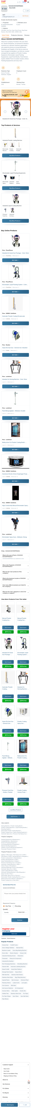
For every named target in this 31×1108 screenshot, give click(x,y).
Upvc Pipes (15, 996)
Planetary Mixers (6, 982)
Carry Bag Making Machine (19, 950)
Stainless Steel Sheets (17, 974)
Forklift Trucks (14, 945)
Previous (5, 111)
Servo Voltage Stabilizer (8, 947)
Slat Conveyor (15, 980)
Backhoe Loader (6, 950)
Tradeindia (3, 938)
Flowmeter (5, 958)
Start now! (14, 933)
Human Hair (5, 945)
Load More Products (15, 810)
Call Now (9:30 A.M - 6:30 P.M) (10, 95)
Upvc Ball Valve (24, 996)
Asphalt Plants (5, 980)
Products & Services (17, 35)
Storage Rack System (7, 972)
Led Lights (24, 982)
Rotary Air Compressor (15, 958)
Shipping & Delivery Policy (10, 1076)
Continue (19, 920)
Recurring (18, 906)
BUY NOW (14, 260)
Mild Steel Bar (5, 974)
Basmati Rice (19, 947)
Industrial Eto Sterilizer (8, 961)
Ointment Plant (24, 980)
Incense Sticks (5, 990)
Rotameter (20, 955)
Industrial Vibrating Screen (8, 955)
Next (26, 111)
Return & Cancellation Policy (11, 1073)
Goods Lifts (23, 990)
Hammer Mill (5, 966)
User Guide (6, 1071)
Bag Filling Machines (20, 977)
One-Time (8, 906)
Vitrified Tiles (5, 993)
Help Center (7, 1068)
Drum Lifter (5, 953)
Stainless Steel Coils (16, 993)
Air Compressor (19, 988)
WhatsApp (24, 95)
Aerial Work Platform (16, 969)
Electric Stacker (14, 953)
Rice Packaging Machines (8, 963)
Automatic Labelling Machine (18, 966)
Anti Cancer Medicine (7, 988)
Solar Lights (15, 990)
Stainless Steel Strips (7, 977)
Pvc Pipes (25, 993)
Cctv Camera (5, 985)
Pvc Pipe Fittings (6, 996)
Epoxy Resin (18, 972)
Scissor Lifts (23, 953)
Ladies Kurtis (16, 982)
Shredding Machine (22, 963)
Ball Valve (13, 985)
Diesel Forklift (5, 969)
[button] (26, 10)
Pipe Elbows (5, 999)
